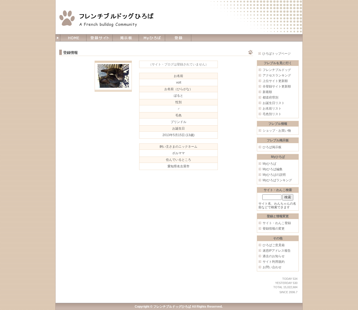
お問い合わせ (272, 267)
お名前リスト (272, 108)
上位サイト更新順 (275, 81)
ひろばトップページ (276, 53)
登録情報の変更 (274, 228)
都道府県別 (270, 97)
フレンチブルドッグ (277, 70)
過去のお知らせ (274, 256)
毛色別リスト (272, 114)
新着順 (267, 92)
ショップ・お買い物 (277, 130)
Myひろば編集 (273, 169)
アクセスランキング (277, 75)
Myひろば (269, 164)
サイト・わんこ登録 (277, 223)
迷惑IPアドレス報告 (277, 250)
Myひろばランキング (277, 180)
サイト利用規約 (274, 262)
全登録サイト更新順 (277, 86)
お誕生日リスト (274, 103)
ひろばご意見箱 (274, 245)
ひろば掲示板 (272, 147)
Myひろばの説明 (274, 175)
